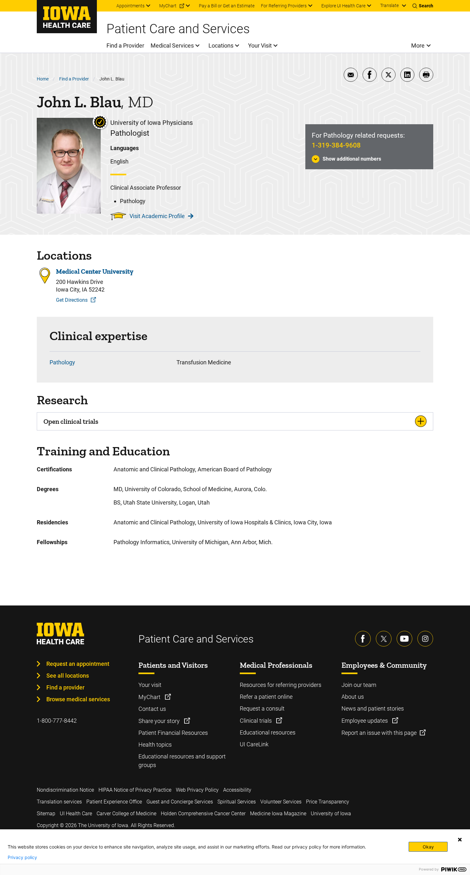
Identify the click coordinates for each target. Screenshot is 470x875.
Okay (428, 846)
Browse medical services (78, 699)
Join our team (358, 684)
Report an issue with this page (379, 732)
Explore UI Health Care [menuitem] (343, 5)
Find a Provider (74, 78)
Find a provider (65, 687)
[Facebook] (363, 639)
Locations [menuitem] (220, 45)
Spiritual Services (236, 802)
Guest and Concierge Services (179, 802)
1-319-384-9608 (336, 145)
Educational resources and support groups (182, 760)
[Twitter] (384, 639)
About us (352, 696)
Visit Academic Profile (157, 216)
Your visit (149, 684)
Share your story (159, 721)
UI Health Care (76, 813)
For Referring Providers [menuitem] (284, 5)
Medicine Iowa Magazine (278, 813)
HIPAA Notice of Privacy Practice (134, 790)
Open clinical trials (70, 421)
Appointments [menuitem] (130, 5)
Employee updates (365, 720)
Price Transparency (327, 802)
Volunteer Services (281, 802)
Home (43, 78)
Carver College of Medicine (126, 813)
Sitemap (46, 813)
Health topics (155, 744)
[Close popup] (459, 839)
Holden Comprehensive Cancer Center (203, 813)
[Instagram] (425, 639)
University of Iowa (331, 813)
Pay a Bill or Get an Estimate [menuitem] (227, 5)
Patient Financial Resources (173, 732)
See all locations (67, 675)
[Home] (67, 16)
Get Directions (72, 300)
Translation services (59, 802)
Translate (389, 5)
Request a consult (262, 708)
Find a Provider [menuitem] (125, 45)
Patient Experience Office (114, 802)
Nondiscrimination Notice (65, 790)
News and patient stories (372, 708)
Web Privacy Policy (197, 790)
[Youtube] (404, 639)
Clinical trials (256, 720)
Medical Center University (94, 271)
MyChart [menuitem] (167, 5)
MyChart (150, 697)
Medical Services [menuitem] (172, 45)
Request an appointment (77, 663)
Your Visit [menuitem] (260, 45)
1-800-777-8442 (57, 720)
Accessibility (237, 790)
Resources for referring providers (280, 684)
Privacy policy (22, 857)
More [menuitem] (418, 45)
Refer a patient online (266, 696)
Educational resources (267, 732)
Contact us (152, 708)
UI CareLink (254, 744)
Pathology (62, 362)
